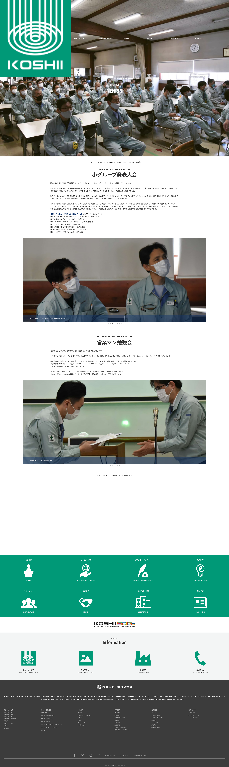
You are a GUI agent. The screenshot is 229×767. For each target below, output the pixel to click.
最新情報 (80, 713)
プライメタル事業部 (119, 717)
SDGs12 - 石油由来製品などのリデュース (51, 725)
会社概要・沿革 (155, 715)
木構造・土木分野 (8, 723)
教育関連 (110, 162)
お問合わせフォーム (193, 715)
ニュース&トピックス (194, 717)
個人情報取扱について (110, 755)
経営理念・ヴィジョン (157, 717)
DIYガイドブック (82, 722)
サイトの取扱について (125, 755)
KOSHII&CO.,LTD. (112, 765)
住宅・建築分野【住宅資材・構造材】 (9, 713)
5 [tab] (116, 324)
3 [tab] (112, 324)
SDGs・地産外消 (46, 710)
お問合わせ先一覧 (193, 713)
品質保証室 (117, 722)
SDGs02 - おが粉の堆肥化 (47, 716)
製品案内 (80, 717)
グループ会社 (154, 722)
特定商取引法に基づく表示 (140, 755)
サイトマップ (153, 755)
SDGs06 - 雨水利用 (45, 722)
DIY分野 (80, 710)
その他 (5, 726)
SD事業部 (117, 715)
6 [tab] (118, 324)
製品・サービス (9, 710)
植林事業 (116, 720)
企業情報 (99, 162)
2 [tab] (110, 324)
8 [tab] (121, 324)
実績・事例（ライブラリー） (122, 730)
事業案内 (117, 710)
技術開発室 (117, 725)
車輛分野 (6, 721)
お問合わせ (192, 710)
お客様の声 (6, 728)
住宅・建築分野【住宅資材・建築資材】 (10, 717)
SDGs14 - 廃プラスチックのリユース (50, 728)
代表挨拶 (153, 713)
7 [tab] (119, 324)
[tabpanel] (114, 280)
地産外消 (43, 730)
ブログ (79, 720)
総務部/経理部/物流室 (120, 727)
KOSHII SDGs (44, 713)
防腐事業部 (117, 713)
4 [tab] (114, 324)
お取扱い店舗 (81, 725)
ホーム (90, 162)
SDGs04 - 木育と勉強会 (47, 719)
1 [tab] (109, 324)
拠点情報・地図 (155, 727)
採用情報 (153, 725)
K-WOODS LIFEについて (84, 715)
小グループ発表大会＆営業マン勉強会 (129, 162)
